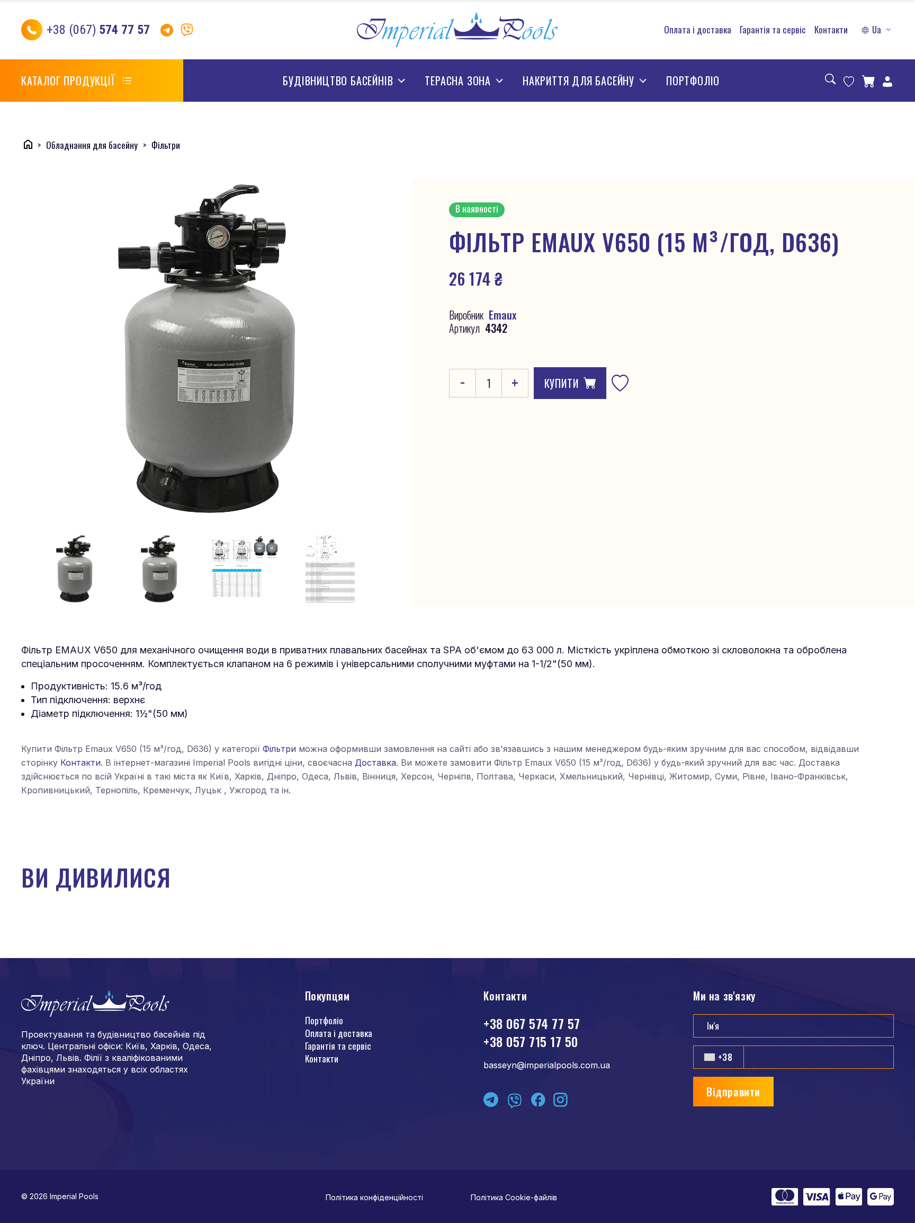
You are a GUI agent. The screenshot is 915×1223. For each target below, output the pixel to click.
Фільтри (279, 748)
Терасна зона (458, 80)
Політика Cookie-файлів (514, 1197)
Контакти (831, 29)
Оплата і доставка (697, 29)
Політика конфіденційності (374, 1197)
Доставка (375, 762)
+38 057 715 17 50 (530, 1041)
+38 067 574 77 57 (531, 1023)
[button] (877, 29)
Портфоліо (693, 80)
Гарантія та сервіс (773, 29)
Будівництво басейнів (338, 80)
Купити (561, 383)
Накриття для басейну (578, 80)
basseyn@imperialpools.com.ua (546, 1065)
